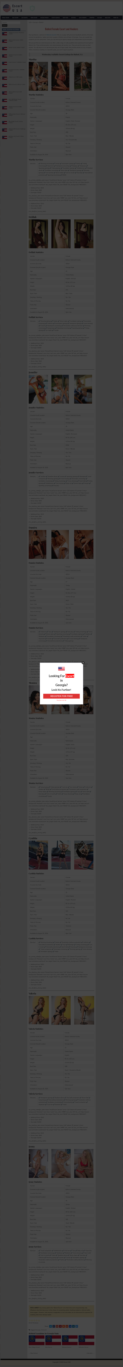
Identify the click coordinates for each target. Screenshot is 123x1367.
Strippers (91, 18)
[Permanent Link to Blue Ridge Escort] (36, 1340)
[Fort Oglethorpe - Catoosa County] (4, 101)
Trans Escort (34, 18)
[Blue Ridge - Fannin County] (4, 123)
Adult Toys (107, 18)
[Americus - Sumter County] (4, 57)
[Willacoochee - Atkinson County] (4, 116)
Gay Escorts (24, 18)
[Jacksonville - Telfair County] (4, 42)
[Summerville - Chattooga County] (4, 131)
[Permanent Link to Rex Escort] (53, 1340)
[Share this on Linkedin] (73, 1326)
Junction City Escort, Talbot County (16, 136)
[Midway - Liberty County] (4, 86)
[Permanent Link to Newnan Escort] (70, 1340)
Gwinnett (44, 1330)
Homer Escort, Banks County (17, 47)
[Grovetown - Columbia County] (4, 71)
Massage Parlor (44, 18)
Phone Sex (115, 18)
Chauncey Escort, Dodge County (15, 107)
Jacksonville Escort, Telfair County (16, 40)
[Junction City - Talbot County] (4, 138)
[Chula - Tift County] (4, 79)
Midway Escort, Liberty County (17, 84)
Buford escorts (51, 35)
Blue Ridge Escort (34, 1347)
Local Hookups (82, 18)
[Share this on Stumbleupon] (67, 1326)
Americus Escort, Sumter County (15, 55)
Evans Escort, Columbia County (17, 62)
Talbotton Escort (83, 1347)
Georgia (35, 22)
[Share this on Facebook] (53, 1326)
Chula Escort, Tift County (15, 77)
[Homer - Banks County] (4, 49)
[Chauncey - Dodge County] (4, 108)
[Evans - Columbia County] (4, 64)
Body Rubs (65, 18)
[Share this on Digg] (70, 1326)
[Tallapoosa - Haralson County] (4, 34)
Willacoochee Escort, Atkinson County (17, 114)
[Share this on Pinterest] (60, 1326)
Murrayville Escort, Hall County (15, 92)
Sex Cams (99, 18)
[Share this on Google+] (57, 1326)
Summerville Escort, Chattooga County (17, 129)
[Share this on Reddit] (63, 1326)
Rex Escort (48, 1347)
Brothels (73, 18)
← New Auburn (33, 1353)
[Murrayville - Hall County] (4, 94)
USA (30, 22)
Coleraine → (90, 1353)
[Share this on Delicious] (76, 1326)
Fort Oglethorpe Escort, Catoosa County (15, 99)
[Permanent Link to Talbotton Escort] (86, 1340)
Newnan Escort (66, 1347)
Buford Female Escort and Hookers (61, 29)
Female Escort (5, 18)
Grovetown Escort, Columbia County (16, 70)
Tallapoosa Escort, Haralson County (16, 33)
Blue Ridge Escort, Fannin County (16, 122)
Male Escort (15, 18)
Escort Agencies (56, 18)
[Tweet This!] (50, 1326)
